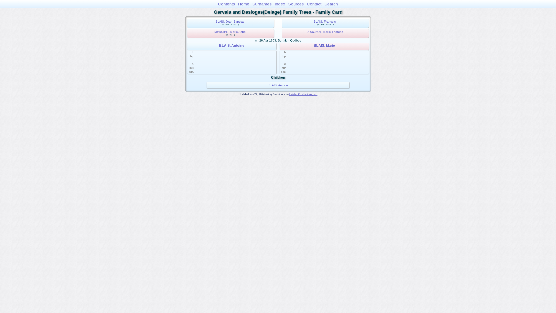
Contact (314, 4)
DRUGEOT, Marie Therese (324, 31)
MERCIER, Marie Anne (230, 31)
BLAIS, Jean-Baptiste (230, 21)
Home (243, 4)
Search (331, 4)
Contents (226, 4)
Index (280, 4)
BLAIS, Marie (324, 45)
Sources (296, 4)
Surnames (262, 4)
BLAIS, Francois (325, 21)
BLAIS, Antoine (231, 45)
